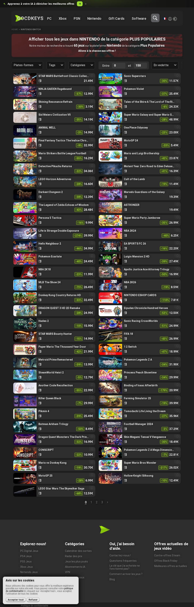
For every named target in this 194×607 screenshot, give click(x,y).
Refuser (33, 599)
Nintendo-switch (31, 29)
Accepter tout (16, 599)
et (129, 65)
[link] (54, 78)
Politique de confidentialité (34, 605)
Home (15, 29)
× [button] (86, 3)
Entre (106, 65)
